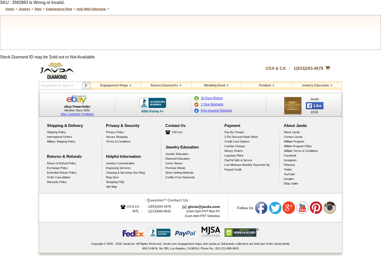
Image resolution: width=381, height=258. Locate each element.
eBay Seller (291, 183)
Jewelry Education (315, 85)
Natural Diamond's (164, 85)
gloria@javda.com (204, 207)
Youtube (302, 207)
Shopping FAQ (115, 182)
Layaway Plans (234, 155)
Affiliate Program (294, 141)
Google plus (289, 207)
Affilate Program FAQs (298, 146)
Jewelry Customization (120, 163)
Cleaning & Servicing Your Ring (125, 172)
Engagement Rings (114, 85)
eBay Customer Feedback (77, 114)
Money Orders (233, 150)
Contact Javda (293, 136)
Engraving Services (118, 167)
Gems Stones (174, 163)
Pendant (265, 85)
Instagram (290, 160)
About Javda (292, 132)
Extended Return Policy (61, 172)
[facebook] (292, 105)
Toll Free (177, 132)
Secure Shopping (117, 136)
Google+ (289, 178)
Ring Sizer (112, 177)
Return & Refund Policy (61, 163)
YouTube (289, 174)
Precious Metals (175, 167)
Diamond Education (177, 158)
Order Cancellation (58, 177)
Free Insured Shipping (216, 110)
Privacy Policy (115, 132)
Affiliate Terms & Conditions (301, 150)
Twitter (288, 169)
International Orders (59, 136)
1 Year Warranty (212, 104)
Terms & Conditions (118, 141)
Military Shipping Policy (61, 141)
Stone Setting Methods (179, 172)
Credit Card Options (237, 141)
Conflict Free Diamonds (180, 177)
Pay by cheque (234, 132)
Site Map (111, 186)
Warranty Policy (57, 182)
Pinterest (289, 164)
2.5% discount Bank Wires (241, 136)
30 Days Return (212, 98)
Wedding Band (214, 85)
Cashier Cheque (234, 146)
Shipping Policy (56, 132)
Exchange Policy (57, 167)
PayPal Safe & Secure (238, 160)
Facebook (290, 155)
